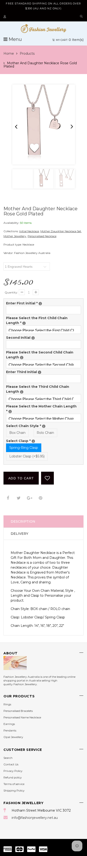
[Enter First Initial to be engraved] (40, 303)
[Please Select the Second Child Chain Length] (21, 357)
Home (8, 53)
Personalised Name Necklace (22, 717)
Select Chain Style (43, 426)
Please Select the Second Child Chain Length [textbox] (43, 354)
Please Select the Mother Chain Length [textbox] (41, 408)
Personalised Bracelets (18, 711)
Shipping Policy (14, 790)
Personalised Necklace (42, 236)
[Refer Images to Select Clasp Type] (33, 441)
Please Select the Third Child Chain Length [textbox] (43, 389)
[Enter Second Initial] (33, 338)
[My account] (5, 16)
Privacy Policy (13, 771)
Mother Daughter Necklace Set (60, 231)
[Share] (7, 498)
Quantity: (11, 292)
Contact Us (10, 764)
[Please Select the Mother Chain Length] (10, 411)
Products (27, 53)
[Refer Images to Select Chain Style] (43, 426)
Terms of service (13, 784)
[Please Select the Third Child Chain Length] (21, 392)
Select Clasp (43, 441)
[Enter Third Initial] (39, 372)
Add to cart (21, 478)
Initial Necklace (29, 231)
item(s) (70, 40)
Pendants (9, 730)
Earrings (9, 724)
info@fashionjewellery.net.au (35, 818)
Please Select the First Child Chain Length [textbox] (43, 320)
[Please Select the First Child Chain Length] (24, 323)
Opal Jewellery (13, 737)
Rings (7, 704)
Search (8, 758)
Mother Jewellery (14, 236)
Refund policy (12, 777)
